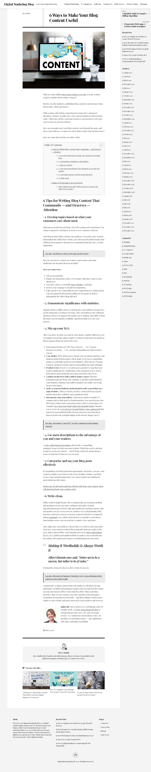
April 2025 (127, 77)
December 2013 (129, 227)
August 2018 (128, 196)
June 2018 (127, 204)
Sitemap (143, 4)
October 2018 (128, 188)
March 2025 (127, 80)
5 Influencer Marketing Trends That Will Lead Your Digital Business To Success (35, 695)
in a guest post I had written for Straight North (74, 406)
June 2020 (127, 146)
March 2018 (128, 215)
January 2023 (128, 104)
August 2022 (128, 123)
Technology (128, 285)
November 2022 (129, 111)
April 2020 (127, 150)
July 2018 (127, 200)
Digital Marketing (71, 4)
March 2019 (128, 169)
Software (97, 4)
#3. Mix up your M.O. (65, 165)
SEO (125, 273)
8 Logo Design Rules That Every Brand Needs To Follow (90, 693)
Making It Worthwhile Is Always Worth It (67, 183)
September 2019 (129, 158)
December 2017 (129, 223)
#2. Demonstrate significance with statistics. (73, 161)
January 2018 (128, 219)
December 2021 (129, 130)
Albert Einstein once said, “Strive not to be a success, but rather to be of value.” (78, 188)
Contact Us (107, 4)
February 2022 (128, 127)
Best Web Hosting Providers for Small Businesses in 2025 (76, 736)
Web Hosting (128, 296)
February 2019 (128, 173)
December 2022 (129, 107)
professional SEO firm (89, 610)
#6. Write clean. (64, 178)
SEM (125, 269)
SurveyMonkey (77, 284)
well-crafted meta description (57, 445)
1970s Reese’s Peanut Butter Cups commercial (80, 409)
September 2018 (129, 192)
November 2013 (129, 231)
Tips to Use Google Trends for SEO (135, 55)
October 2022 (128, 115)
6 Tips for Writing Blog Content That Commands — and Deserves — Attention (76, 150)
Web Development (130, 292)
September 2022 (129, 119)
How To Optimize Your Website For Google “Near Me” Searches (62, 690)
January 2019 (128, 177)
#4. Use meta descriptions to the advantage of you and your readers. (79, 170)
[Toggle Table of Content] (100, 145)
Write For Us (119, 4)
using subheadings (94, 532)
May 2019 (127, 161)
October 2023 (128, 96)
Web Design (127, 288)
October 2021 (128, 134)
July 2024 (127, 88)
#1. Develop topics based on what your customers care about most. (79, 157)
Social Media (128, 277)
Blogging (26, 13)
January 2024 (128, 92)
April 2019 (127, 165)
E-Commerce (86, 4)
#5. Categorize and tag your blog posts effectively (75, 175)
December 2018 (129, 181)
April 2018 (127, 211)
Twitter (82, 658)
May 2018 (127, 208)
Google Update (129, 254)
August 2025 (128, 73)
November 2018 (129, 184)
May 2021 (127, 138)
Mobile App (127, 258)
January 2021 (128, 142)
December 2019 (129, 154)
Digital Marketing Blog (19, 4)
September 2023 (129, 100)
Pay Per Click (128, 265)
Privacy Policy (132, 4)
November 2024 (129, 84)
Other (126, 261)
